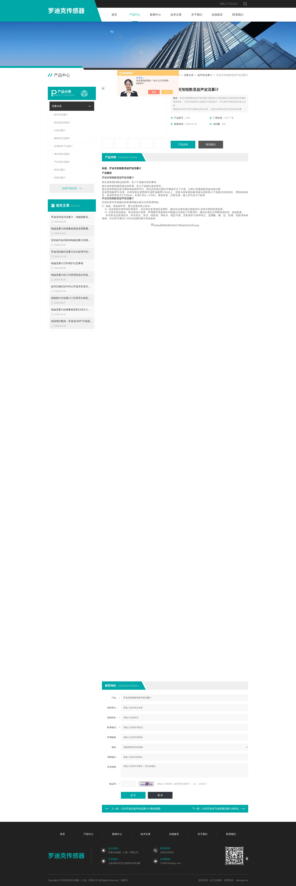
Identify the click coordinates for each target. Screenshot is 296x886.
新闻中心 (155, 14)
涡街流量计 (60, 169)
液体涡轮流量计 (62, 154)
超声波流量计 (204, 75)
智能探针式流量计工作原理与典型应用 (72, 298)
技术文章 (176, 14)
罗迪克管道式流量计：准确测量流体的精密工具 (72, 217)
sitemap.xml (242, 880)
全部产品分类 (69, 188)
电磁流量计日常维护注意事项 (67, 263)
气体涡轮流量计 (62, 161)
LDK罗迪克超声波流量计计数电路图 (140, 808)
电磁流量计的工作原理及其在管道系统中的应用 (72, 275)
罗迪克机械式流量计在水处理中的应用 (72, 251)
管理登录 (228, 880)
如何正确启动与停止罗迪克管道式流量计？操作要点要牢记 (72, 286)
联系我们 (237, 14)
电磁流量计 (60, 177)
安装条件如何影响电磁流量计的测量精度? (72, 240)
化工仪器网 (216, 880)
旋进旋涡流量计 (62, 122)
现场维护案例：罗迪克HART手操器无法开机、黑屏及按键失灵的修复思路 (72, 321)
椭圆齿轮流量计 (62, 138)
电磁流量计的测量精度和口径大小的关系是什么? (72, 309)
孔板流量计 (60, 130)
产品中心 (134, 14)
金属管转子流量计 (63, 146)
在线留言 (217, 14)
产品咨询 (183, 144)
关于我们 (196, 14)
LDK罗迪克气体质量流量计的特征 (220, 808)
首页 (114, 14)
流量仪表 (189, 75)
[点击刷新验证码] (146, 783)
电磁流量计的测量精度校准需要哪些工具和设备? (72, 228)
